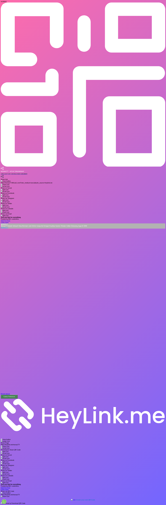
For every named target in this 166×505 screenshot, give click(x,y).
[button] (83, 314)
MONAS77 (4, 227)
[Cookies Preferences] (4, 501)
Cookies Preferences (9, 396)
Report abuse (5, 394)
